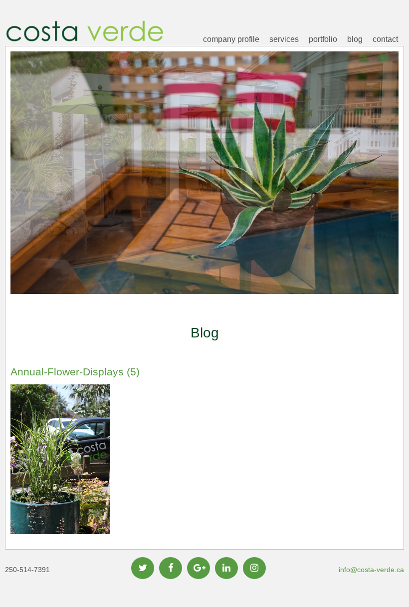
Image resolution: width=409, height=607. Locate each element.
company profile (231, 39)
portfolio (323, 39)
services (284, 39)
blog (355, 39)
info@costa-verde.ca (371, 570)
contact (385, 39)
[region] (204, 188)
